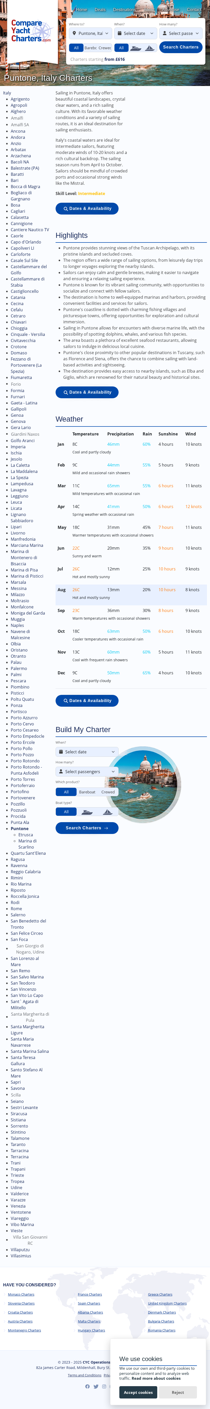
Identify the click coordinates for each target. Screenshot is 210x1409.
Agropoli (19, 105)
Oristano (19, 650)
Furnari (18, 397)
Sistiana (18, 1120)
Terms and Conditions (84, 1375)
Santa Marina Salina (30, 1051)
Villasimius (21, 1256)
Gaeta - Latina (24, 403)
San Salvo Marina (27, 977)
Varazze (18, 1200)
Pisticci (17, 693)
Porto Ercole (23, 742)
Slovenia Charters (21, 1303)
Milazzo (18, 594)
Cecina (17, 303)
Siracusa (19, 1113)
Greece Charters (160, 1294)
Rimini (17, 878)
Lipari (16, 527)
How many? (168, 24)
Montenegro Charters (24, 1330)
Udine (16, 1187)
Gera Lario (21, 427)
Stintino (18, 1132)
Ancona (18, 131)
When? (119, 24)
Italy (7, 93)
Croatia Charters (20, 1312)
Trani (15, 1163)
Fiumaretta (21, 377)
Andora (18, 137)
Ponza (17, 705)
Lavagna (19, 490)
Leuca (16, 502)
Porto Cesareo (25, 730)
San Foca (19, 939)
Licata (16, 508)
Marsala (18, 582)
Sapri (16, 1082)
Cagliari (18, 211)
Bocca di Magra (25, 186)
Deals (100, 9)
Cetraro (18, 316)
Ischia (16, 453)
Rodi (15, 902)
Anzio (16, 143)
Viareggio (20, 1218)
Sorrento (19, 1126)
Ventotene (21, 1212)
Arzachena (21, 156)
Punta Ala (20, 822)
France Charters (90, 1294)
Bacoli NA (20, 162)
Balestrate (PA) (25, 168)
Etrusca (25, 835)
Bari (14, 180)
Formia (17, 390)
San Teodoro (23, 983)
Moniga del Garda (28, 613)
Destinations (124, 9)
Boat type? (64, 802)
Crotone (19, 346)
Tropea (17, 1181)
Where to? (77, 24)
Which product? (68, 782)
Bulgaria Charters (161, 1321)
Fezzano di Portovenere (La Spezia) (26, 365)
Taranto (18, 1144)
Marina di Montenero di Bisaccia (24, 558)
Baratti (17, 174)
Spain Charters (89, 1303)
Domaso (19, 353)
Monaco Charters (21, 1294)
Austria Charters (20, 1321)
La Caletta (20, 465)
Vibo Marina (22, 1224)
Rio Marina (21, 884)
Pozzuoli (19, 810)
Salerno (18, 915)
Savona (18, 1088)
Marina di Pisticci (27, 576)
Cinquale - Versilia (28, 334)
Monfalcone (22, 607)
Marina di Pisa (24, 570)
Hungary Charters (91, 1330)
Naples (17, 625)
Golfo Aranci (23, 440)
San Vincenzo (23, 989)
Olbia (16, 644)
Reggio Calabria (26, 871)
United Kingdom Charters (167, 1303)
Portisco (19, 711)
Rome (16, 908)
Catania (18, 297)
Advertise (170, 9)
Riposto (18, 890)
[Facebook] (87, 1386)
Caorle (17, 236)
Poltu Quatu (22, 699)
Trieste (17, 1175)
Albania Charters (90, 1312)
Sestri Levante (24, 1107)
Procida (18, 816)
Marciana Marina (27, 545)
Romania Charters (161, 1330)
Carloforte (20, 254)
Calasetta (20, 217)
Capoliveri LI (22, 248)
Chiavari (18, 322)
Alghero (18, 111)
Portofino (20, 791)
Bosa (15, 205)
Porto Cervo (22, 724)
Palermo (19, 668)
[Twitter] (96, 1386)
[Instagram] (104, 1386)
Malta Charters (89, 1321)
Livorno (18, 533)
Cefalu (17, 310)
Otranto (18, 656)
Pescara (18, 681)
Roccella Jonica (25, 896)
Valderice (20, 1194)
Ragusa (18, 859)
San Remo (20, 971)
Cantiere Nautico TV (30, 229)
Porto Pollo (22, 748)
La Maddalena (24, 471)
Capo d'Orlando (26, 242)
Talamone (20, 1138)
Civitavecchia (23, 340)
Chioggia (19, 328)
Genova (18, 421)
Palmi (16, 674)
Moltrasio (20, 601)
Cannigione (22, 223)
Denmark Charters (162, 1312)
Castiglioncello (25, 291)
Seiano (17, 1101)
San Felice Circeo (27, 933)
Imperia (18, 447)
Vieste (17, 1230)
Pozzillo (18, 804)
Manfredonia (23, 539)
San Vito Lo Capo (27, 995)
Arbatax (18, 149)
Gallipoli (18, 409)
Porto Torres (23, 779)
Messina (19, 588)
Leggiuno (19, 496)
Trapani (18, 1169)
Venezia (18, 1206)
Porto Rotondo (25, 761)
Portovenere (23, 798)
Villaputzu (20, 1249)
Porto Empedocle (27, 736)
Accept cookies (138, 1392)
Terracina (20, 1157)
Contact (194, 9)
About (149, 9)
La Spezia (19, 477)
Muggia (18, 619)
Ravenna (19, 865)
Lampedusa (22, 484)
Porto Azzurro (24, 718)
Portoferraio (23, 785)
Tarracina (20, 1150)
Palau (16, 662)
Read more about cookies (156, 1378)
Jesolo (16, 459)
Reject (178, 1392)
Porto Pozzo (22, 754)
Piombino (20, 687)
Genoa (17, 415)
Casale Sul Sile (24, 260)
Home (81, 9)
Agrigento (20, 99)
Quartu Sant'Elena (28, 853)
